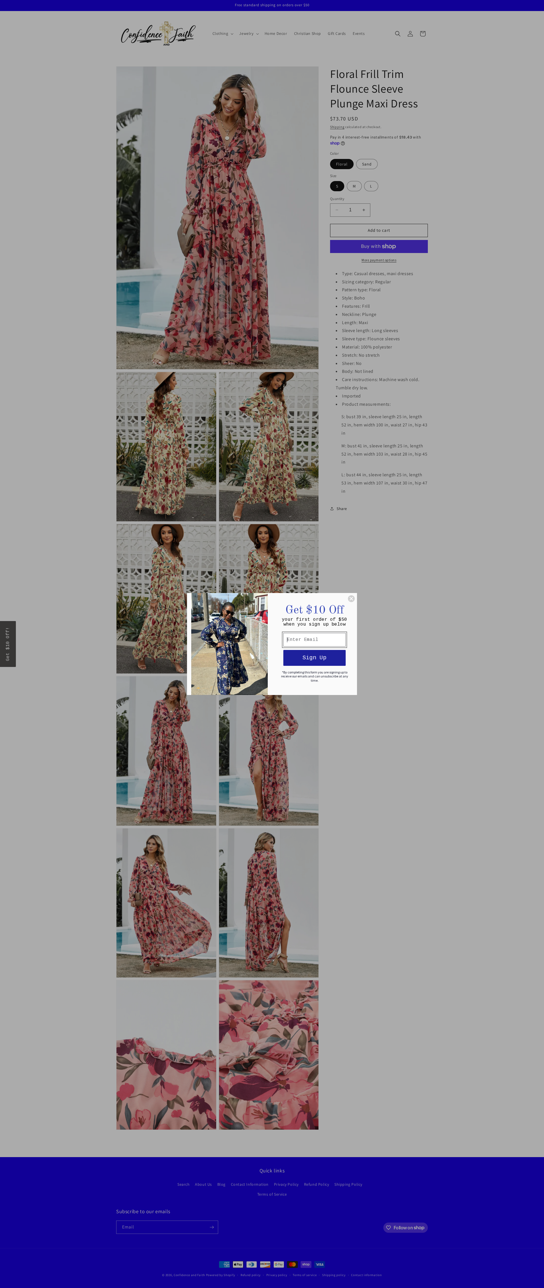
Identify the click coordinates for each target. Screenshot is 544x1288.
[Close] (351, 598)
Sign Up (314, 657)
